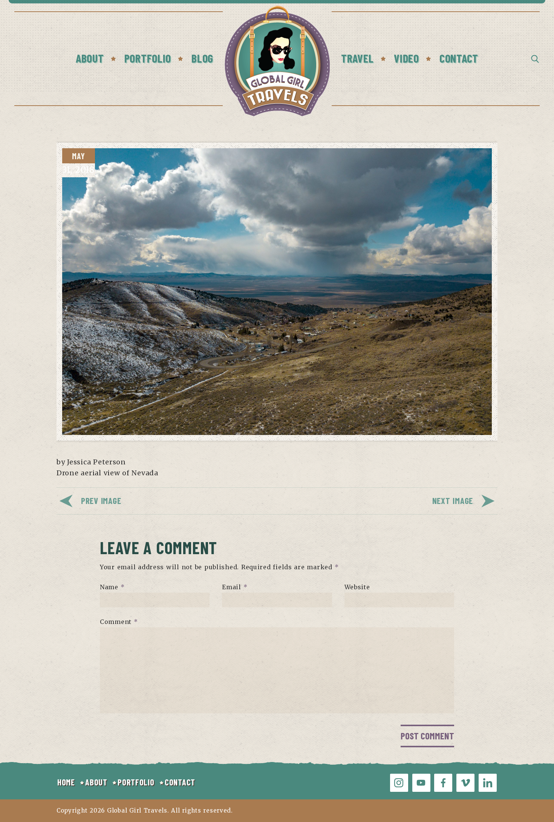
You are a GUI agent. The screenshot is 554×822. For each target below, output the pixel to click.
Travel (357, 58)
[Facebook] (443, 783)
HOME (66, 782)
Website (357, 587)
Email (234, 587)
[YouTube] (421, 783)
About (90, 58)
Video (406, 58)
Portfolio (147, 58)
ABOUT (96, 782)
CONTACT (180, 782)
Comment (119, 621)
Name (112, 587)
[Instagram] (399, 783)
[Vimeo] (465, 783)
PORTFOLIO (136, 782)
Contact (458, 58)
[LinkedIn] (488, 783)
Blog (202, 58)
